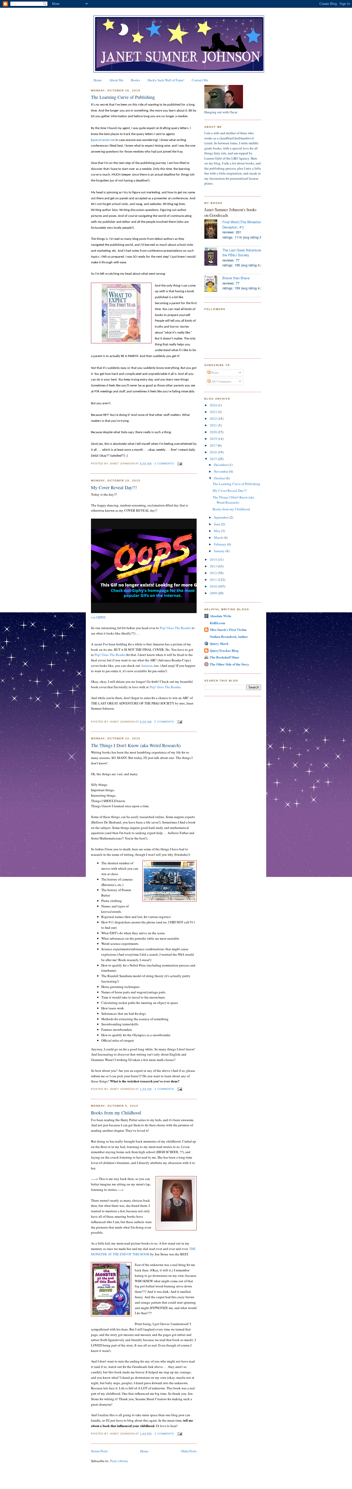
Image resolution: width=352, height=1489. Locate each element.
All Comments (221, 381)
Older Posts (189, 1451)
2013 (214, 566)
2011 (214, 579)
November (221, 471)
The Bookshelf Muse (224, 657)
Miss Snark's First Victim (228, 629)
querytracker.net (103, 140)
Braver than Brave (235, 277)
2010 (214, 586)
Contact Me (200, 80)
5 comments (164, 721)
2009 (214, 593)
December (221, 464)
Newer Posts (99, 1451)
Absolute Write (220, 615)
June (217, 524)
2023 (214, 411)
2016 (214, 452)
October (220, 478)
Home (98, 80)
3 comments (164, 463)
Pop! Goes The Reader (175, 627)
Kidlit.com (217, 622)
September (221, 517)
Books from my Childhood (116, 1113)
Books (135, 80)
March (219, 537)
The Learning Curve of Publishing (123, 97)
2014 (214, 559)
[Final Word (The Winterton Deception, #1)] (213, 229)
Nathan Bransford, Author (229, 636)
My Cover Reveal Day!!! (114, 487)
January (219, 551)
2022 (214, 418)
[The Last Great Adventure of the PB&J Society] (213, 257)
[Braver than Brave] (213, 284)
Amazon (147, 665)
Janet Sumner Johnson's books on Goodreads (230, 212)
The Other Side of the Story (229, 664)
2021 (214, 425)
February (220, 544)
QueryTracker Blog (224, 650)
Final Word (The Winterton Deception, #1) (241, 224)
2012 (214, 573)
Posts (215, 372)
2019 (214, 438)
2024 (214, 405)
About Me (116, 80)
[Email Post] (179, 463)
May (217, 530)
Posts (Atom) (119, 1461)
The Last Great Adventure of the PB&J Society (243, 253)
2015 (214, 458)
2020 (214, 432)
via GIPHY (98, 617)
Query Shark (219, 643)
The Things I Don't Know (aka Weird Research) (136, 745)
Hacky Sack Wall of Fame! (166, 80)
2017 (214, 445)
